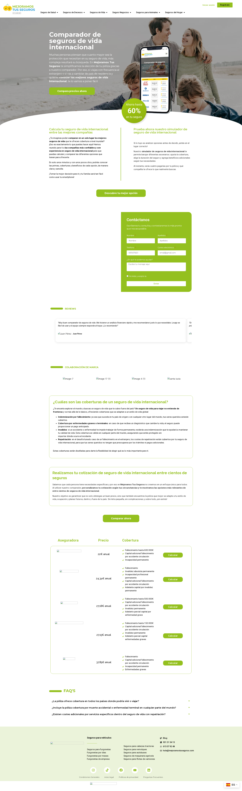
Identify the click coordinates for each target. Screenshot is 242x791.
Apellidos (162, 236)
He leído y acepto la (147, 276)
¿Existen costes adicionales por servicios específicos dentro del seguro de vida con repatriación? (108, 714)
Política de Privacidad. (156, 276)
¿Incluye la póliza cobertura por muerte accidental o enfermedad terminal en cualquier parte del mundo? (114, 707)
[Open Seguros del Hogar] (184, 12)
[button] (121, 701)
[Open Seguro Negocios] (130, 12)
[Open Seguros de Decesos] (84, 12)
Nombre (131, 236)
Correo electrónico (166, 248)
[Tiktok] (107, 770)
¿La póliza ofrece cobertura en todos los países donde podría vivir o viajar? (95, 701)
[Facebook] (121, 770)
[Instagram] (93, 770)
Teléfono (131, 248)
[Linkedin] (149, 770)
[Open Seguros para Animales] (159, 12)
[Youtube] (135, 770)
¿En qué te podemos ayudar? (140, 260)
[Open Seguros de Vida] (107, 12)
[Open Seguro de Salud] (57, 12)
